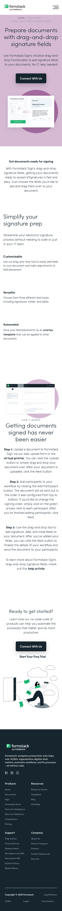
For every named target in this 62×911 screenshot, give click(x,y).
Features (34, 18)
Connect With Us (31, 78)
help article (36, 568)
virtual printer (14, 458)
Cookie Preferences (40, 853)
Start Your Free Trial (33, 657)
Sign (21, 18)
